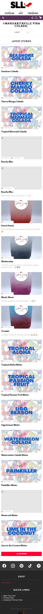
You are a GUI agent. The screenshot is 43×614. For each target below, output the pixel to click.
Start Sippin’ (5, 583)
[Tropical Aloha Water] (21, 351)
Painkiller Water (9, 485)
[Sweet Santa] (21, 211)
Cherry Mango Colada (12, 102)
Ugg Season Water (10, 425)
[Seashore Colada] (21, 57)
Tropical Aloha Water (11, 365)
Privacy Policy (9, 598)
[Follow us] (32, 17)
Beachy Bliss (7, 162)
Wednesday (7, 262)
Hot (21, 14)
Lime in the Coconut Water (14, 546)
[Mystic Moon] (21, 283)
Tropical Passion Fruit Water (15, 395)
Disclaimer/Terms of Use (13, 600)
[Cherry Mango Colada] (21, 87)
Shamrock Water (9, 515)
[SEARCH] (36, 17)
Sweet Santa (7, 226)
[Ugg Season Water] (21, 411)
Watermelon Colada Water (14, 455)
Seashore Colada (9, 71)
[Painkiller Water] (21, 471)
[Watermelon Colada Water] (21, 441)
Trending (33, 14)
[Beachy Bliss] (21, 148)
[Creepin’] (21, 317)
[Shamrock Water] (21, 501)
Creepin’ (5, 331)
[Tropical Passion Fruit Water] (21, 381)
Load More (21, 554)
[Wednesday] (21, 247)
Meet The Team (10, 596)
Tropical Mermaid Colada (14, 132)
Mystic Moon (7, 297)
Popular (9, 14)
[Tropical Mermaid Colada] (21, 117)
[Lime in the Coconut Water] (21, 531)
